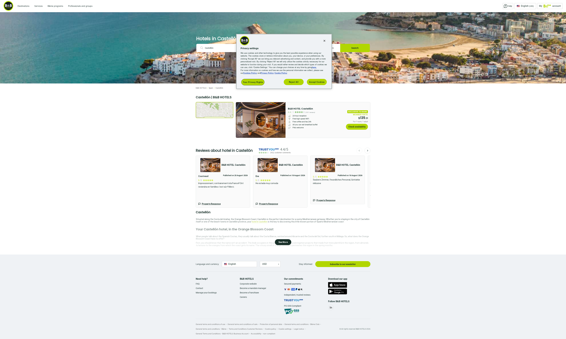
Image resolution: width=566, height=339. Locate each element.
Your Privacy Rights (253, 82)
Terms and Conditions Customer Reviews (246, 329)
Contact (199, 288)
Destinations (23, 6)
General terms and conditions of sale (243, 324)
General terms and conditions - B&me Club (301, 324)
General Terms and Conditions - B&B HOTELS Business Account (222, 334)
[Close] (324, 41)
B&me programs (55, 6)
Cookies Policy (250, 73)
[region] (284, 61)
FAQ (198, 284)
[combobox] (221, 48)
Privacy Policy (267, 73)
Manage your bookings (206, 292)
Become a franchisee (249, 292)
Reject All (294, 82)
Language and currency (207, 264)
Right (282, 120)
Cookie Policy (280, 73)
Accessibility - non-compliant (263, 334)
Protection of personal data (271, 324)
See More (283, 242)
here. (314, 67)
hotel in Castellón (259, 222)
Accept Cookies (317, 82)
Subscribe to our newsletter (343, 264)
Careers (243, 297)
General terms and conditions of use (210, 324)
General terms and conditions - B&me (211, 329)
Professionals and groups (80, 6)
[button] (223, 182)
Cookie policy (270, 329)
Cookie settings (285, 329)
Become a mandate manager (253, 288)
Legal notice (299, 329)
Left (239, 120)
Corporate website (248, 284)
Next (367, 151)
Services (38, 6)
